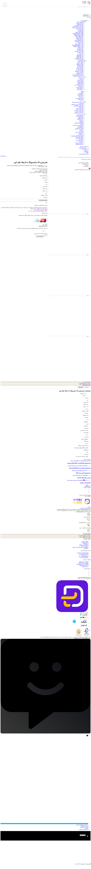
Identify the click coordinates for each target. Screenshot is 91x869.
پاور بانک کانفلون (79, 57)
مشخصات (87, 387)
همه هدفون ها (80, 66)
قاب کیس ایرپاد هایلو (79, 112)
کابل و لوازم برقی (80, 21)
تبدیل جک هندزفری (79, 73)
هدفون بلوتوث (80, 61)
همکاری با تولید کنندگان (83, 562)
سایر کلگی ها (80, 31)
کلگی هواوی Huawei (79, 35)
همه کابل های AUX (79, 41)
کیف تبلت (81, 103)
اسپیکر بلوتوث (81, 77)
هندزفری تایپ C (79, 70)
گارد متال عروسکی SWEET (77, 104)
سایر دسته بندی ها (79, 132)
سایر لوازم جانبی (80, 114)
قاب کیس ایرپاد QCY (78, 110)
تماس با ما (84, 149)
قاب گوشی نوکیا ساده (78, 105)
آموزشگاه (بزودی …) (83, 557)
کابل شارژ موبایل (79, 22)
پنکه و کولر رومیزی (79, 137)
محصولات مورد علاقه (83, 544)
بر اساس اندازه (80, 88)
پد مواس (81, 129)
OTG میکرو (80, 95)
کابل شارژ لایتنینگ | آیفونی (78, 26)
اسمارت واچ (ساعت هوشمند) (77, 135)
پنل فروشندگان (85, 566)
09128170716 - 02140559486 (85, 509)
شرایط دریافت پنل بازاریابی (82, 552)
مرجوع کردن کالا (84, 546)
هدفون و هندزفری (82, 60)
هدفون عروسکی (79, 64)
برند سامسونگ (88, 486)
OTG (82, 92)
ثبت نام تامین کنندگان (83, 565)
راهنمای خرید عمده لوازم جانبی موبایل (80, 547)
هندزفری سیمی (80, 72)
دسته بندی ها (84, 20)
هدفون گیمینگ (80, 65)
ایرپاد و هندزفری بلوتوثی (78, 75)
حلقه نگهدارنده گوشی (78, 122)
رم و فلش (81, 133)
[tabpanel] (45, 837)
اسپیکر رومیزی (80, 81)
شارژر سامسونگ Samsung (77, 45)
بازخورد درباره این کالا (86, 159)
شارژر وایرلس (80, 52)
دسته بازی (81, 131)
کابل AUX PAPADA (79, 40)
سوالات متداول (85, 541)
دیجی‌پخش (88, 157)
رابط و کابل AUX (79, 37)
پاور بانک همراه (80, 54)
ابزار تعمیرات (80, 134)
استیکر (81, 124)
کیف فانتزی (80, 126)
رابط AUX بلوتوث (79, 38)
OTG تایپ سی (80, 94)
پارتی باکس (80, 85)
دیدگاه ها (81, 387)
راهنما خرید (85, 151)
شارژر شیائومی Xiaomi (78, 46)
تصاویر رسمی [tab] (82, 835)
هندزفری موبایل (80, 67)
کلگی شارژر (80, 30)
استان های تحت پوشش (83, 553)
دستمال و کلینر (80, 127)
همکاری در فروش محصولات (82, 564)
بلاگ (87, 152)
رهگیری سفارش (83, 146)
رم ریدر (81, 100)
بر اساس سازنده (79, 87)
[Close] (4, 4)
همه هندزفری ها (80, 68)
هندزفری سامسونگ (79, 71)
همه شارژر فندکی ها (79, 51)
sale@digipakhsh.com (80, 511)
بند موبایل (81, 120)
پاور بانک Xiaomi (79, 55)
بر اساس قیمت (80, 89)
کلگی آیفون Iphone (79, 32)
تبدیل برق (81, 53)
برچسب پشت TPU (79, 142)
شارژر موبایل (80, 42)
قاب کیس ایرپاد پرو (79, 111)
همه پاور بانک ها (80, 59)
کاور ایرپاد (81, 107)
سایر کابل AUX (80, 39)
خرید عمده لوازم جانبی (83, 154)
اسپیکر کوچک (80, 83)
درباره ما (86, 150)
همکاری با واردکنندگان (83, 561)
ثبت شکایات (85, 543)
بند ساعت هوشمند (79, 144)
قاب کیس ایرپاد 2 (79, 108)
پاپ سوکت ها (80, 119)
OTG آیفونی (80, 93)
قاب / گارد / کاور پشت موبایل (78, 102)
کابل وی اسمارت (79, 28)
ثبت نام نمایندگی (84, 555)
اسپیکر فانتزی (80, 82)
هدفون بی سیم (80, 62)
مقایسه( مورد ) (87, 495)
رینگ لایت (81, 141)
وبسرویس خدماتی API (83, 556)
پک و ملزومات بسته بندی (78, 125)
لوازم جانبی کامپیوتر (79, 128)
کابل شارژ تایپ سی (79, 25)
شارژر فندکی (80, 47)
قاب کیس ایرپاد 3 (79, 109)
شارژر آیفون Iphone (79, 44)
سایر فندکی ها (80, 48)
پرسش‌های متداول (83, 147)
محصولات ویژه (40, 165)
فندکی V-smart (80, 50)
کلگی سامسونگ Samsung (78, 33)
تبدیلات (82, 91)
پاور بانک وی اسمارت (78, 58)
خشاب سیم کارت (79, 138)
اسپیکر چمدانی (80, 80)
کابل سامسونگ (80, 24)
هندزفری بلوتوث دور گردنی (77, 74)
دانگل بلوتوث (80, 99)
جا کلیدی (81, 121)
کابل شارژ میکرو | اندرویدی (77, 27)
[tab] (87, 387)
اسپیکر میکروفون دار (78, 84)
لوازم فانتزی (80, 116)
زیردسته (81, 78)
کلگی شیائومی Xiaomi (78, 34)
